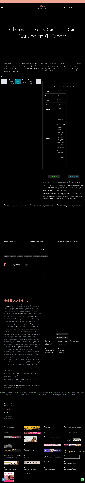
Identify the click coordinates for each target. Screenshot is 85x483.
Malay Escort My (9, 63)
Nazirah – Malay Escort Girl (37, 241)
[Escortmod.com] (11, 462)
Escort (48, 196)
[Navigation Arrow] (3, 226)
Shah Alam (28, 70)
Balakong (22, 63)
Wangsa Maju (16, 71)
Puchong (29, 68)
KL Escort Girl (28, 256)
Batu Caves (48, 63)
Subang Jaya (50, 70)
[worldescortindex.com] (9, 427)
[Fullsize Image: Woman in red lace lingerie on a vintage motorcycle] (25, 393)
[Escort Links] (52, 445)
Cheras (8, 65)
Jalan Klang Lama (14, 66)
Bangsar (42, 63)
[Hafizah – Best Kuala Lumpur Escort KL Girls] (69, 221)
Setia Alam (21, 70)
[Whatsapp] (5, 413)
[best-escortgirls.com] (29, 450)
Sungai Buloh (65, 70)
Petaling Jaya (23, 68)
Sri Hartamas (35, 70)
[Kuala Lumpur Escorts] (72, 445)
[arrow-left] (4, 81)
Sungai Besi (58, 70)
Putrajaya (35, 68)
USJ (10, 71)
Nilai (17, 68)
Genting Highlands (36, 65)
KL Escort (20, 256)
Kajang (28, 66)
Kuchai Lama (66, 66)
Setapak (15, 70)
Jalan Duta (59, 65)
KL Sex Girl (36, 256)
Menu (2, 7)
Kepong (33, 66)
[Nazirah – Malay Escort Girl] (42, 221)
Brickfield (54, 63)
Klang (44, 66)
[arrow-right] (38, 81)
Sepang (71, 68)
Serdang (76, 68)
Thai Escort (44, 256)
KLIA (52, 66)
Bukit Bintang (61, 63)
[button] (82, 7)
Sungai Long (73, 70)
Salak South (48, 68)
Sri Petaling (43, 70)
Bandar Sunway (30, 63)
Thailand (6, 71)
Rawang (41, 68)
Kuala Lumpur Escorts (12, 457)
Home (6, 7)
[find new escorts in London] (52, 450)
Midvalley (6, 68)
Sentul (65, 68)
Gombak (53, 65)
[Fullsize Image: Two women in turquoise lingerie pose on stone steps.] (76, 393)
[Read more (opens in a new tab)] (67, 7)
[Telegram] (7, 413)
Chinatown (14, 65)
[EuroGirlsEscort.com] (29, 444)
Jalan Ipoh (6, 66)
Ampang (17, 63)
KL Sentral (38, 66)
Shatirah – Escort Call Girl (11, 241)
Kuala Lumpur (57, 66)
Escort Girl (13, 256)
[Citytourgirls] (72, 456)
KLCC (48, 66)
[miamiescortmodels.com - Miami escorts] (8, 446)
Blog (11, 7)
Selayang (54, 68)
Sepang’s (20, 313)
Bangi (36, 63)
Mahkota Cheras (74, 66)
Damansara (28, 65)
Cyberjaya (21, 65)
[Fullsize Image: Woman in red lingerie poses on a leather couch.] (42, 393)
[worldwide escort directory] (32, 432)
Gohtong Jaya (46, 65)
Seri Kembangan (8, 70)
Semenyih (60, 68)
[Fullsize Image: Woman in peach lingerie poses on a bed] (8, 393)
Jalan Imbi (65, 65)
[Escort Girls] (47, 427)
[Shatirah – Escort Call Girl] (16, 221)
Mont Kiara (12, 68)
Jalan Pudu (22, 66)
